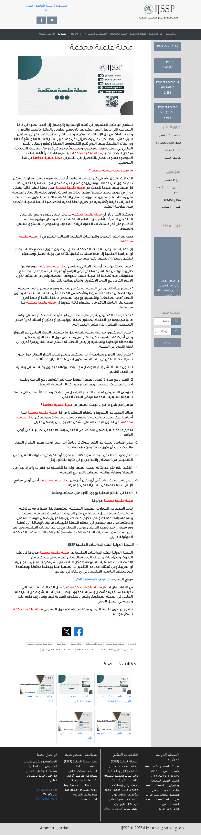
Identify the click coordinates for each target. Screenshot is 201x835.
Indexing (75, 34)
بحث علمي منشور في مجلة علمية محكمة (115, 650)
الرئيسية (170, 34)
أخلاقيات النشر (113, 809)
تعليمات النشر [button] (97, 34)
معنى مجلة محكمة (85, 650)
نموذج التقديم (172, 200)
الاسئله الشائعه (170, 207)
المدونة (62, 34)
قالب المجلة (173, 150)
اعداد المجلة (138, 34)
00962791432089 (46, 799)
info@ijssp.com (47, 790)
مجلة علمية (61, 644)
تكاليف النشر (172, 158)
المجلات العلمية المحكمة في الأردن (57, 650)
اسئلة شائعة (44, 6)
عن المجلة (156, 34)
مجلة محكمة (76, 644)
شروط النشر (172, 180)
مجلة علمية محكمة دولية (114, 733)
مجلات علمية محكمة (115, 644)
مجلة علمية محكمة (94, 644)
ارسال (167, 342)
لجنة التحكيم (118, 34)
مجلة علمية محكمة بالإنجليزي (39, 644)
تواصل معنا (47, 34)
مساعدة (61, 6)
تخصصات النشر (170, 135)
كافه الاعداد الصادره (168, 143)
